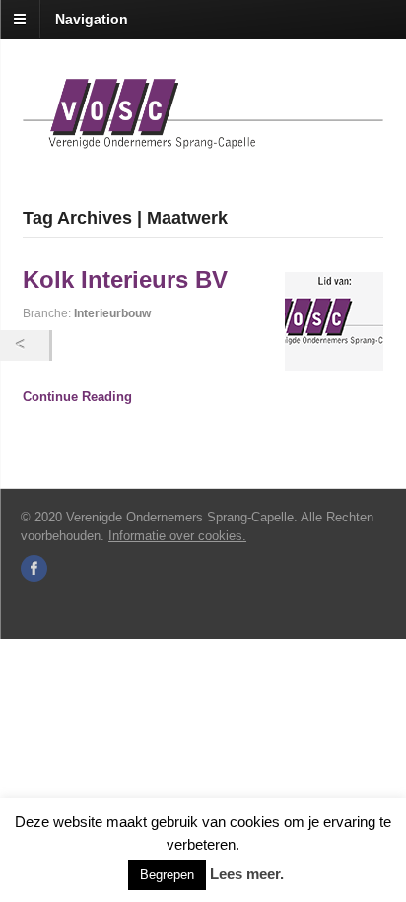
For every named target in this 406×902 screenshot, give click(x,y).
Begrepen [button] (167, 874)
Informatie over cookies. (177, 535)
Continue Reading (77, 396)
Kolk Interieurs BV (125, 279)
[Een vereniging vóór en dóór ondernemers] (203, 138)
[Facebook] (35, 570)
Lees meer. (247, 874)
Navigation (91, 19)
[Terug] (24, 345)
